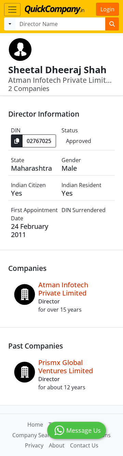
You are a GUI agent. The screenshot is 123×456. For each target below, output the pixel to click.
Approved (78, 141)
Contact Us (84, 445)
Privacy (34, 445)
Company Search (34, 435)
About (57, 445)
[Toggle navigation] (12, 9)
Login (107, 9)
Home (35, 424)
